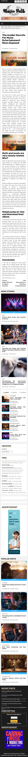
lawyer (18, 473)
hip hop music (20, 470)
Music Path (4, 26)
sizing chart (11, 488)
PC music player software (17, 481)
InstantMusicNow (5, 473)
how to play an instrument (6, 471)
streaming (5, 490)
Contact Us (6, 753)
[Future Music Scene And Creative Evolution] (14, 303)
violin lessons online (22, 492)
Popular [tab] (14, 392)
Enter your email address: (14, 719)
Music (9, 26)
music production (18, 478)
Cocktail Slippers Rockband (7, 462)
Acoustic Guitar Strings (6, 461)
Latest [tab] (6, 392)
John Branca (11, 473)
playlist (11, 486)
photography (7, 484)
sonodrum (20, 488)
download (6, 465)
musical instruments (12, 476)
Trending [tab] (23, 392)
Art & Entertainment (15, 423)
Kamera (15, 473)
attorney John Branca (22, 461)
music (13, 277)
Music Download (14, 414)
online (4, 481)
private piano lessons (18, 486)
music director (19, 476)
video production (11, 492)
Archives (4, 449)
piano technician (5, 486)
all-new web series (14, 461)
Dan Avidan (21, 462)
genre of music (10, 470)
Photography (13, 395)
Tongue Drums (4, 492)
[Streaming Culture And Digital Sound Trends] (5, 408)
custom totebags (15, 462)
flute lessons (4, 470)
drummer (12, 465)
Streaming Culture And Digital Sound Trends (17, 407)
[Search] (26, 23)
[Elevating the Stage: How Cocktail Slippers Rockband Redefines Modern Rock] (14, 334)
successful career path (18, 490)
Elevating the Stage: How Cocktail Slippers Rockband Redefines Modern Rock (14, 350)
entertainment (8, 277)
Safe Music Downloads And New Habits (10, 699)
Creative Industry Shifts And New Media (17, 426)
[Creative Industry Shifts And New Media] (5, 427)
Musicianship (11, 478)
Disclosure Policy (14, 753)
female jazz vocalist (17, 468)
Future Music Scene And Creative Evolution (17, 435)
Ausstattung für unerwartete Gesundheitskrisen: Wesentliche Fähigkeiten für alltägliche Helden (14, 382)
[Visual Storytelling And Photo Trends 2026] (5, 399)
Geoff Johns (15, 470)
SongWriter (15, 488)
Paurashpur (10, 481)
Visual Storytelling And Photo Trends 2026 (17, 398)
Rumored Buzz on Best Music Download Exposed (20, 283)
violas (17, 492)
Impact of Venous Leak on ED (17, 471)
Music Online (13, 405)
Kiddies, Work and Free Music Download (7, 283)
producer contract (5, 488)
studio (11, 490)
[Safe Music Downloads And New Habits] (5, 417)
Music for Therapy (5, 478)
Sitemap (22, 753)
